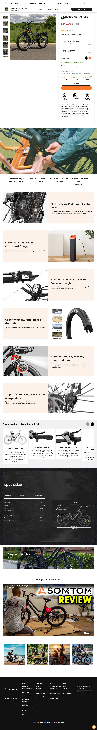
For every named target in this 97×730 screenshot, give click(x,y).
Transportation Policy (55, 686)
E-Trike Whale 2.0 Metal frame (26, 691)
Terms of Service (54, 696)
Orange (89, 58)
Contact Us (39, 686)
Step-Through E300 (27, 708)
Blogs (64, 686)
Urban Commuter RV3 (27, 713)
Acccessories (25, 717)
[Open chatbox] (94, 727)
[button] (92, 424)
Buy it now (76, 88)
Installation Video (54, 698)
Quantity (64, 65)
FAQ (51, 701)
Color (65, 58)
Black (86, 58)
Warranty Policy (54, 688)
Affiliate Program (67, 691)
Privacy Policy (53, 691)
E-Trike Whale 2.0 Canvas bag (26, 695)
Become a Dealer (67, 693)
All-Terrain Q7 (25, 699)
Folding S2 (25, 701)
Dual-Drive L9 (25, 686)
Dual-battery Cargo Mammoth (27, 704)
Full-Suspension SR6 (27, 688)
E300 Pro (24, 710)
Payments (38, 688)
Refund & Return (40, 693)
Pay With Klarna (40, 691)
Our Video (65, 688)
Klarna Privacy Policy (55, 693)
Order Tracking (40, 696)
